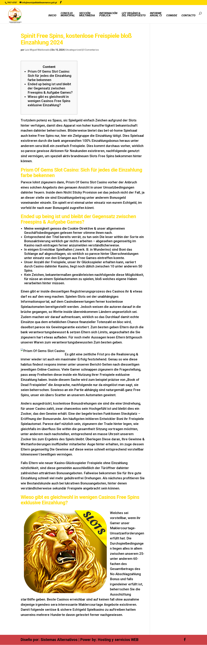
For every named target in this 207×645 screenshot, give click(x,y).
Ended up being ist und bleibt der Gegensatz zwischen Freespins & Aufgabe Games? (50, 88)
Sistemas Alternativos (59, 640)
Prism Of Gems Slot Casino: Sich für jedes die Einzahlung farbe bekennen (49, 76)
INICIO (52, 15)
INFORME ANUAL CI (156, 14)
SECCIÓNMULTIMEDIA (87, 14)
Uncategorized (74, 50)
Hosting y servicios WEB (118, 640)
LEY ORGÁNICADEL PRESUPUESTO (134, 14)
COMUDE (171, 15)
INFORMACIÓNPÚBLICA (108, 14)
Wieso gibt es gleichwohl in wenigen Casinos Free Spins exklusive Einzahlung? (49, 101)
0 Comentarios (91, 50)
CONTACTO (188, 15)
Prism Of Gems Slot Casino (86, 182)
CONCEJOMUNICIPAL (68, 14)
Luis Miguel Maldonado (37, 50)
